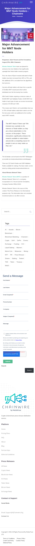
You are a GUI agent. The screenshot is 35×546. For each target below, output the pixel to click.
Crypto (7, 240)
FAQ (2, 438)
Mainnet (19, 247)
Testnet (21, 258)
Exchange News (6, 491)
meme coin (8, 251)
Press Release (19, 255)
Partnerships (5, 450)
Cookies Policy (20, 540)
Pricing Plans (5, 433)
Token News (5, 483)
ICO (22, 244)
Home (13, 16)
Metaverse (18, 251)
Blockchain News (7, 475)
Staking (14, 258)
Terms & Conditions (9, 538)
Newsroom (20, 16)
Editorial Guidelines (8, 454)
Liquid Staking (9, 247)
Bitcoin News (5, 487)
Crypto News (5, 470)
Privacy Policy (21, 538)
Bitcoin (18, 229)
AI (5, 229)
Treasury (19, 262)
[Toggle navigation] (31, 2)
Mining (26, 251)
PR (11, 255)
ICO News (4, 479)
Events (25, 240)
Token (12, 262)
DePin (19, 240)
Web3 (7, 265)
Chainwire (24, 237)
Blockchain (8, 233)
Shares (7, 258)
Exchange (8, 244)
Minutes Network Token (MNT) (11, 176)
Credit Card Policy (8, 540)
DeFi (13, 240)
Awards (11, 229)
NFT (6, 255)
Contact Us (5, 516)
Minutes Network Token (9, 66)
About (3, 442)
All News (4, 466)
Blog (2, 446)
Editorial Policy (7, 542)
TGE (6, 262)
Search (3, 366)
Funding (16, 244)
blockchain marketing (12, 237)
